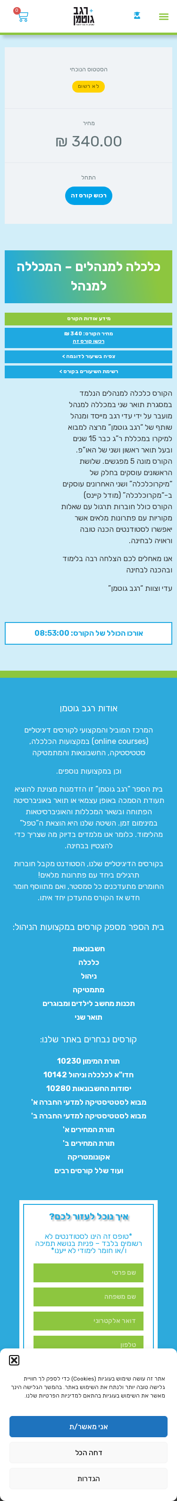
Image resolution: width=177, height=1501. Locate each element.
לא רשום (89, 86)
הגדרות (88, 1479)
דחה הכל (88, 1453)
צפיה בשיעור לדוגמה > (88, 356)
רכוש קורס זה (89, 195)
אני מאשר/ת (88, 1427)
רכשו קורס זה (88, 341)
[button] (14, 1360)
